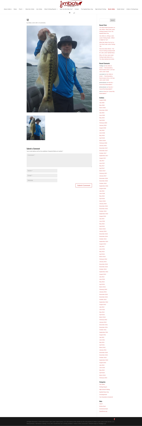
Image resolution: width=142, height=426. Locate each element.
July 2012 (101, 307)
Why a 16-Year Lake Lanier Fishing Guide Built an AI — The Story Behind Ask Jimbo (106, 57)
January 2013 (102, 292)
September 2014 (103, 241)
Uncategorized (103, 394)
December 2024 (103, 110)
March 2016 (102, 201)
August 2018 (102, 128)
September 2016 (103, 186)
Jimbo (29, 22)
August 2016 (102, 188)
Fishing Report (103, 387)
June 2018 (102, 133)
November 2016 (103, 180)
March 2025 (102, 107)
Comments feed (103, 408)
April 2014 (102, 254)
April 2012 (102, 314)
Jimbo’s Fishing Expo (132, 9)
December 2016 (103, 178)
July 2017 (101, 160)
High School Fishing (100, 9)
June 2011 (102, 340)
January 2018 (102, 145)
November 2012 (103, 297)
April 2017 (102, 168)
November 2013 (103, 266)
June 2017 (102, 163)
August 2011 (102, 334)
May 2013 (102, 281)
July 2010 (101, 365)
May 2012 (102, 312)
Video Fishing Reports (50, 9)
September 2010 (103, 360)
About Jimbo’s (8, 9)
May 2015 (102, 223)
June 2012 (102, 309)
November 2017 (103, 150)
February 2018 (103, 143)
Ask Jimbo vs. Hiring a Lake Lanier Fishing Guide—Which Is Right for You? (107, 37)
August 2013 (102, 274)
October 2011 (102, 329)
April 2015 (102, 226)
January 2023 (102, 125)
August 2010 (102, 362)
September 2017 (103, 155)
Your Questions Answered (106, 397)
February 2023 (103, 122)
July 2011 (101, 337)
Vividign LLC (102, 423)
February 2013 (103, 289)
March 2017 (102, 170)
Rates (15, 9)
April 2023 (102, 120)
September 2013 (103, 271)
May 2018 (102, 135)
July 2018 (101, 130)
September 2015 (103, 213)
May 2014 (102, 251)
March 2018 (102, 140)
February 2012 (103, 319)
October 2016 (102, 183)
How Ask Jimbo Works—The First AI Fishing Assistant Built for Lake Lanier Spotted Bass (107, 50)
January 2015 (102, 231)
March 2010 (102, 375)
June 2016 (102, 193)
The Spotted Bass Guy (87, 9)
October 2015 (102, 211)
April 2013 (102, 284)
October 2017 (102, 153)
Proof (20, 9)
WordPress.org (103, 411)
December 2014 (103, 234)
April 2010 (102, 372)
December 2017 (103, 148)
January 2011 (102, 350)
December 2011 (103, 324)
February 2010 (103, 377)
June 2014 (102, 249)
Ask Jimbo (39, 9)
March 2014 (102, 256)
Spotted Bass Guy (104, 392)
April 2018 (102, 138)
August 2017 (102, 158)
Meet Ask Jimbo (30, 9)
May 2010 (102, 370)
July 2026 (101, 102)
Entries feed (102, 406)
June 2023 (102, 115)
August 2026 (102, 100)
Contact (77, 9)
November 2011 (103, 327)
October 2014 (102, 239)
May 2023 (102, 117)
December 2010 (103, 352)
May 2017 (102, 165)
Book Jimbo (111, 9)
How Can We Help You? (66, 9)
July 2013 (101, 276)
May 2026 (102, 105)
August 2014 (102, 244)
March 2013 (102, 287)
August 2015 (102, 216)
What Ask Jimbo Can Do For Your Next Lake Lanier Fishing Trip (107, 44)
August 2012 (102, 304)
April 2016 (102, 198)
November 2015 (103, 208)
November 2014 (103, 236)
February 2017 (103, 173)
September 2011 (103, 332)
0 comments (42, 22)
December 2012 (103, 294)
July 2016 (101, 191)
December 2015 (103, 206)
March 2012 (102, 317)
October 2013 (102, 269)
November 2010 (103, 355)
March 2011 (102, 347)
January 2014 (102, 261)
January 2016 (102, 203)
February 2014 (103, 259)
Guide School (120, 9)
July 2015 (101, 218)
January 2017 (102, 175)
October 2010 (102, 357)
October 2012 (102, 299)
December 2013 (103, 264)
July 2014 (101, 246)
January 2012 (102, 322)
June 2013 (102, 279)
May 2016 (102, 196)
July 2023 (101, 112)
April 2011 (102, 345)
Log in (101, 403)
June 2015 (102, 221)
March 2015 (102, 229)
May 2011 (101, 342)
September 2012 (103, 302)
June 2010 (102, 367)
